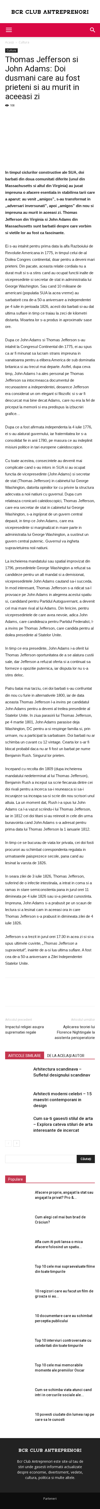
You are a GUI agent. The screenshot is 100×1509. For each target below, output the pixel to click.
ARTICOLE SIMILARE (24, 1056)
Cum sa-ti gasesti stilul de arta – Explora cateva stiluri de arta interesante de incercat (63, 1124)
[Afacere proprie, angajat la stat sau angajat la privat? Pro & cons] (18, 1199)
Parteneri (50, 1498)
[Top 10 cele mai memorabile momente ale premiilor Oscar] (18, 1372)
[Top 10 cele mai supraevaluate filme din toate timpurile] (18, 1273)
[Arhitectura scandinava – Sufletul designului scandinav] (18, 1075)
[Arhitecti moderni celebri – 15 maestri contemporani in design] (18, 1100)
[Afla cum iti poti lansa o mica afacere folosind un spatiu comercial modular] (18, 1248)
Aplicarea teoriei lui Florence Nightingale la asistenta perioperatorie (75, 1032)
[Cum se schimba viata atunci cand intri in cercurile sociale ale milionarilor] (18, 1396)
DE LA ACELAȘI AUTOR (65, 1056)
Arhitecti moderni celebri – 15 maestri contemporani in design (62, 1099)
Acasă (9, 42)
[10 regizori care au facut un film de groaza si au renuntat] (18, 1297)
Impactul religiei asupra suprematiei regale (24, 1030)
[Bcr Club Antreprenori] (50, 12)
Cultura (24, 42)
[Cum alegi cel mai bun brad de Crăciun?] (18, 1223)
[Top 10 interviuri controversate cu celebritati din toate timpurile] (18, 1347)
